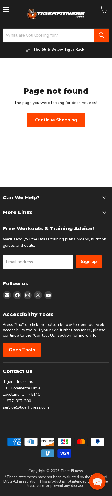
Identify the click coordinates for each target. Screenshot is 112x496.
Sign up (89, 261)
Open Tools (22, 350)
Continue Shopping (56, 120)
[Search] (101, 35)
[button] (97, 481)
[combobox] (48, 35)
